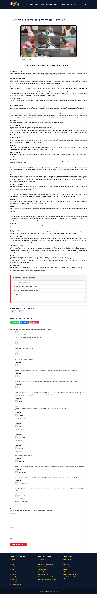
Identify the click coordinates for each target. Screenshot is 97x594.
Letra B (13, 561)
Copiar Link (35, 322)
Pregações (30, 4)
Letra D (13, 566)
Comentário (13, 513)
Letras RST (14, 581)
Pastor (42, 4)
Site (11, 538)
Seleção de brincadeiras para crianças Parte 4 (27, 290)
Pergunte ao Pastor (42, 559)
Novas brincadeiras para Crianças (24, 299)
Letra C (13, 564)
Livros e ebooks (68, 571)
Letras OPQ (14, 579)
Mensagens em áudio (43, 569)
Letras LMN (14, 576)
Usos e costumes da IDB (70, 574)
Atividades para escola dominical (24, 294)
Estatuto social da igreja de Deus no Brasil (47, 566)
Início (11, 13)
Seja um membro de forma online (45, 564)
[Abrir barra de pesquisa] (85, 4)
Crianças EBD (18, 13)
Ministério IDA (41, 571)
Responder (18, 340)
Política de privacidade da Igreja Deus (73, 580)
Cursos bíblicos (68, 566)
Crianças (56, 4)
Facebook (25, 322)
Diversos (69, 4)
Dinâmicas (62, 4)
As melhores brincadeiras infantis (24, 282)
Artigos (37, 4)
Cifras (65, 569)
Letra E (13, 569)
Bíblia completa (67, 559)
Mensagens (49, 4)
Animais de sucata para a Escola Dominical (27, 286)
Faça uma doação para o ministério (46, 576)
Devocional (66, 564)
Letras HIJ (14, 574)
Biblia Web (66, 561)
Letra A (13, 559)
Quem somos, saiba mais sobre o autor (47, 579)
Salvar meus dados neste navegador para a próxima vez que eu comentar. (26, 541)
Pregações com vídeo (16, 584)
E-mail (12, 533)
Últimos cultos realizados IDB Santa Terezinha (48, 561)
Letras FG (14, 571)
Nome (12, 527)
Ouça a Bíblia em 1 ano (43, 574)
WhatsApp (15, 322)
